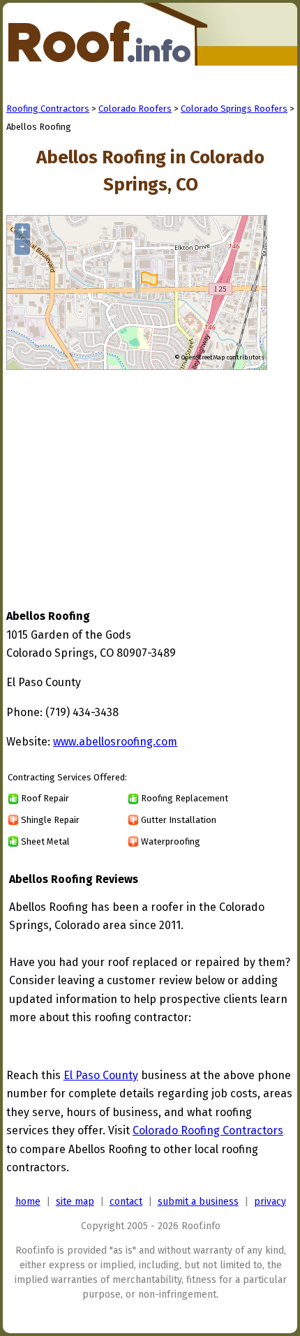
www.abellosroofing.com (115, 741)
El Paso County (100, 1075)
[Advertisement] (123, 476)
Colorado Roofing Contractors (208, 1130)
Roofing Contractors (47, 108)
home (27, 1202)
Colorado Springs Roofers (234, 108)
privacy (270, 1202)
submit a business (198, 1202)
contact (126, 1202)
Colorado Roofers (135, 108)
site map (75, 1202)
